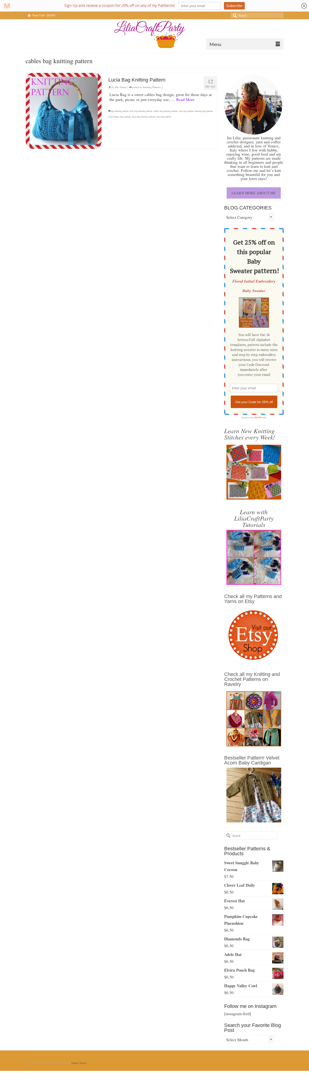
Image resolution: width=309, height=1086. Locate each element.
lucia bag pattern (163, 116)
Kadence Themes (79, 1062)
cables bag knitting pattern (166, 111)
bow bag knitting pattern (141, 111)
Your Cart (43, 15)
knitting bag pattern (204, 111)
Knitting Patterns (152, 87)
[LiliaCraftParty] (154, 34)
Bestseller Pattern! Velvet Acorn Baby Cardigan (251, 760)
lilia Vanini (120, 87)
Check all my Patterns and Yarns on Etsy (253, 598)
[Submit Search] (234, 15)
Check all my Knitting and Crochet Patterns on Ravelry (252, 679)
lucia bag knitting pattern (143, 116)
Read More (185, 99)
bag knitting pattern (119, 111)
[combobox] (249, 217)
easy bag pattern (186, 111)
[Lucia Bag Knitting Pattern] (64, 111)
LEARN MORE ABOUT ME (254, 192)
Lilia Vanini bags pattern (119, 116)
